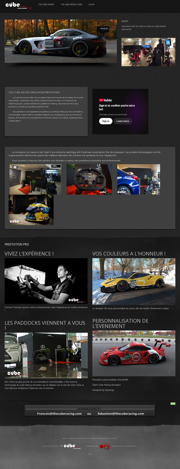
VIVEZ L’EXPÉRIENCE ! (29, 253)
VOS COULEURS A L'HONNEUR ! (129, 253)
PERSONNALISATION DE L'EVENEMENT (120, 323)
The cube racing (46, 4)
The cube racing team (71, 4)
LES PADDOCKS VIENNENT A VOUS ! (45, 325)
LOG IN (91, 4)
